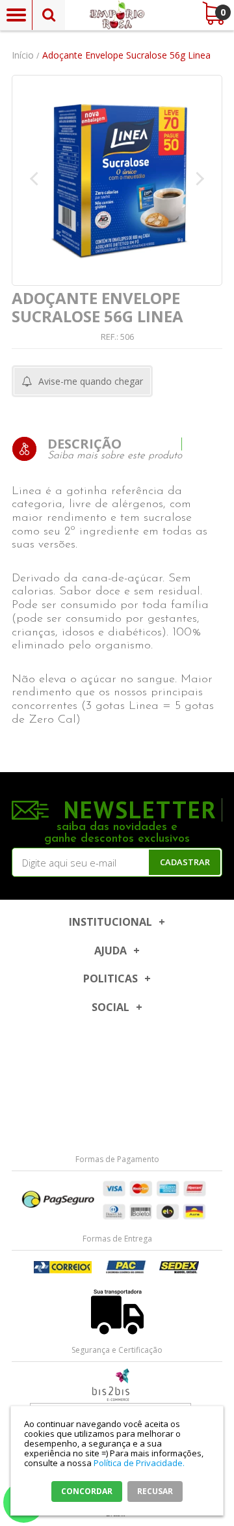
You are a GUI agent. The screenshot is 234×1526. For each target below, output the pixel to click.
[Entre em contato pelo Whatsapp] (117, 1385)
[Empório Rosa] (117, 15)
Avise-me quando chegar (90, 381)
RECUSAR (155, 1491)
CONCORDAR (86, 1491)
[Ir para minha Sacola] (213, 13)
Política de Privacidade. (139, 1463)
